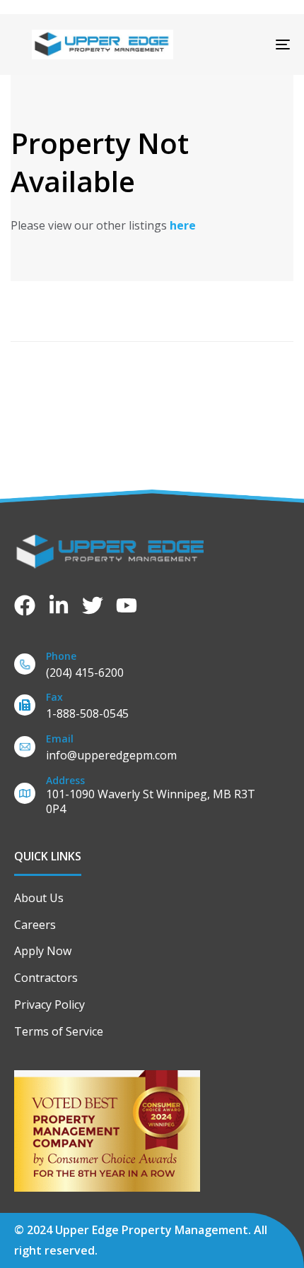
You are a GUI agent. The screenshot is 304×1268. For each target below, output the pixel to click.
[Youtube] (126, 605)
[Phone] (152, 667)
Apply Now (42, 951)
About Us (39, 898)
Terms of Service (58, 1031)
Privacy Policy (49, 1004)
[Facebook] (24, 605)
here (183, 225)
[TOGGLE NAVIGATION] (244, 44)
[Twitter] (92, 605)
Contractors (46, 977)
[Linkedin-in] (58, 605)
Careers (35, 924)
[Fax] (152, 708)
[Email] (152, 750)
